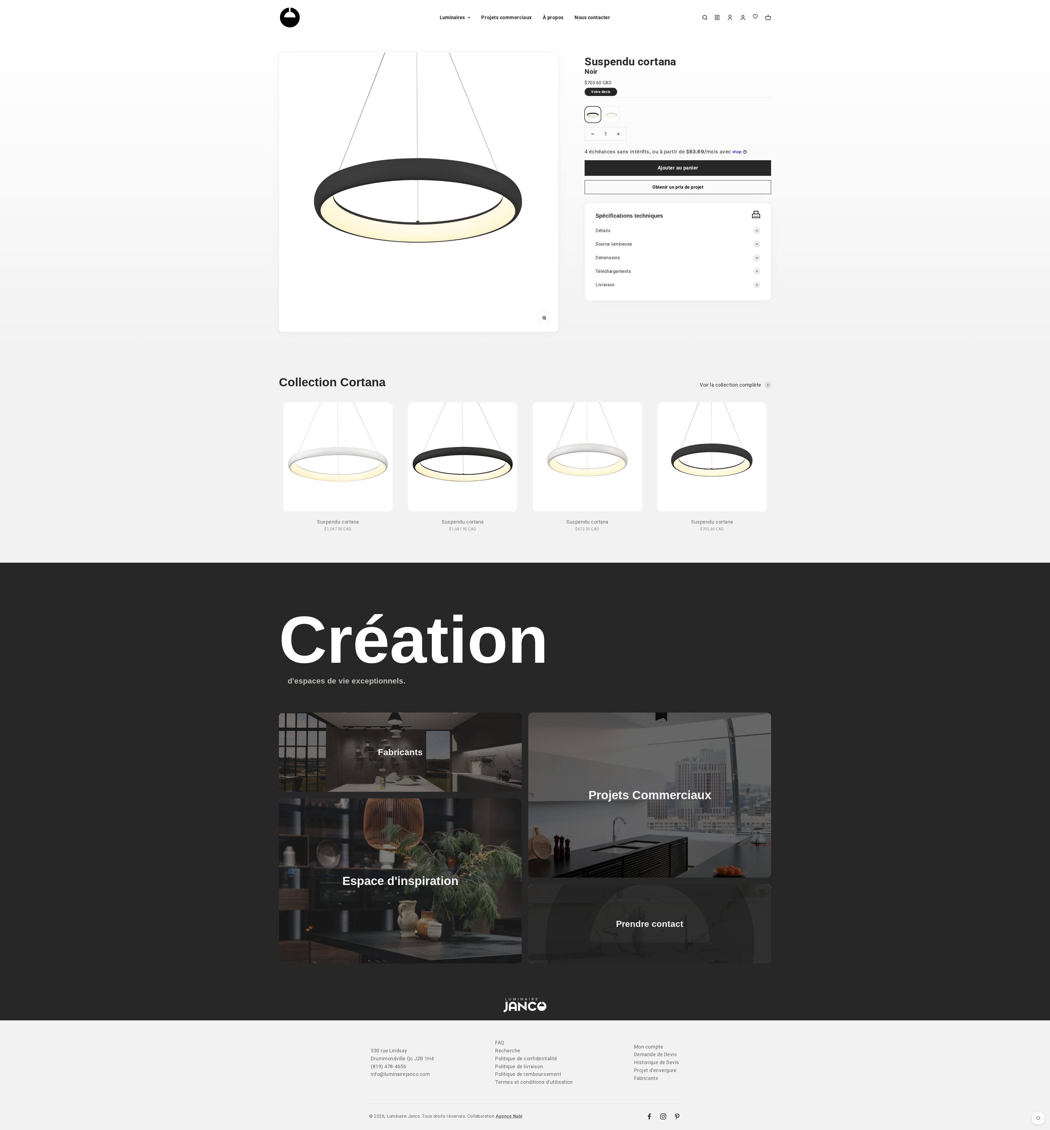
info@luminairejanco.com (400, 1074)
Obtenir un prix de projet (677, 187)
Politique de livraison (519, 1066)
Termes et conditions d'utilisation (534, 1082)
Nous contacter (592, 17)
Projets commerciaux (506, 17)
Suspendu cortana (338, 522)
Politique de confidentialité (526, 1058)
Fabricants (646, 1078)
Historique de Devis (656, 1062)
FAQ (499, 1043)
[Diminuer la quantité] (593, 134)
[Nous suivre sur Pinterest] (677, 1116)
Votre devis (600, 92)
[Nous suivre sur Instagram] (663, 1116)
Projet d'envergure (655, 1070)
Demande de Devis (655, 1054)
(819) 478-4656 (388, 1066)
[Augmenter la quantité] (618, 134)
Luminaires (452, 17)
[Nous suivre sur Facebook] (649, 1116)
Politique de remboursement (528, 1074)
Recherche (507, 1050)
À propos (553, 17)
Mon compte (648, 1047)
